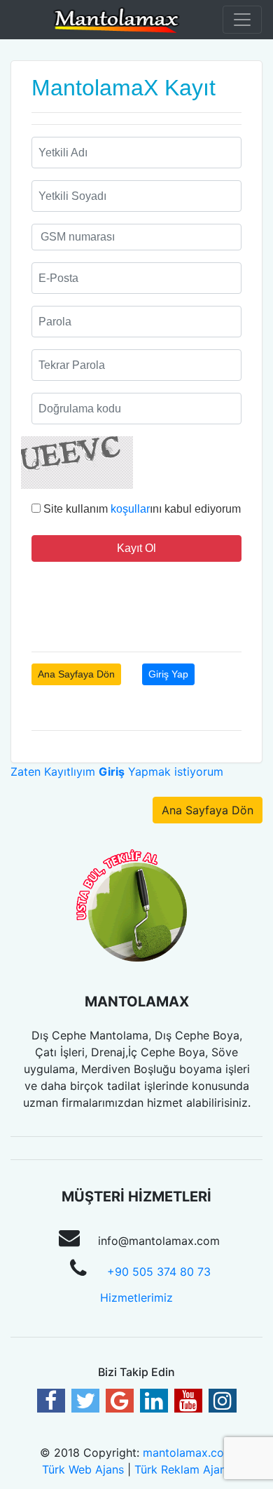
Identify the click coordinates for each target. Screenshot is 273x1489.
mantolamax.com (188, 1453)
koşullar (130, 509)
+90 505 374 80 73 (159, 1272)
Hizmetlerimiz (136, 1298)
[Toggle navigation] (242, 20)
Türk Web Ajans (83, 1469)
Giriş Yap (168, 674)
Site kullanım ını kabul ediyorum (141, 509)
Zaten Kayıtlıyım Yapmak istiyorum (116, 771)
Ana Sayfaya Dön (76, 674)
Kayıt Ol (136, 548)
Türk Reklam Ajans (183, 1469)
